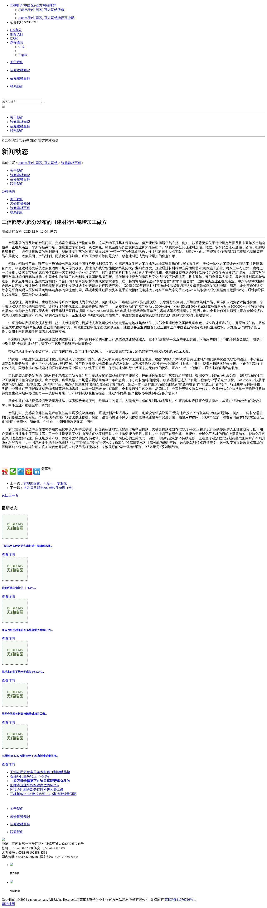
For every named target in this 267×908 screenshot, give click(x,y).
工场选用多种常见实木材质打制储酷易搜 (40, 772)
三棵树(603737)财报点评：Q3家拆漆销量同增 (43, 794)
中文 (21, 47)
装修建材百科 (20, 78)
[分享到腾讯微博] (21, 471)
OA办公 (16, 30)
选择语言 (16, 42)
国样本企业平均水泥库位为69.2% (34, 785)
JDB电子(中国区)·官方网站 (38, 163)
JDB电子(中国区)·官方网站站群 (33, 5)
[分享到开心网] (28, 471)
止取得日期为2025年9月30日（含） (49, 488)
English (23, 54)
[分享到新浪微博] (5, 471)
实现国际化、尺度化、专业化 (45, 483)
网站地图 (8, 904)
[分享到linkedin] (36, 471)
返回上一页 (10, 495)
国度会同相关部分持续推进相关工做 (36, 789)
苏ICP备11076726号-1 (180, 899)
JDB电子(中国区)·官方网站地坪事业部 (46, 18)
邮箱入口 (16, 34)
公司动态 (8, 191)
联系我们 (16, 86)
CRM (14, 38)
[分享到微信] (13, 471)
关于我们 (16, 62)
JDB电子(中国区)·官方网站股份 (41, 9)
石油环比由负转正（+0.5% (29, 776)
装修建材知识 (20, 70)
